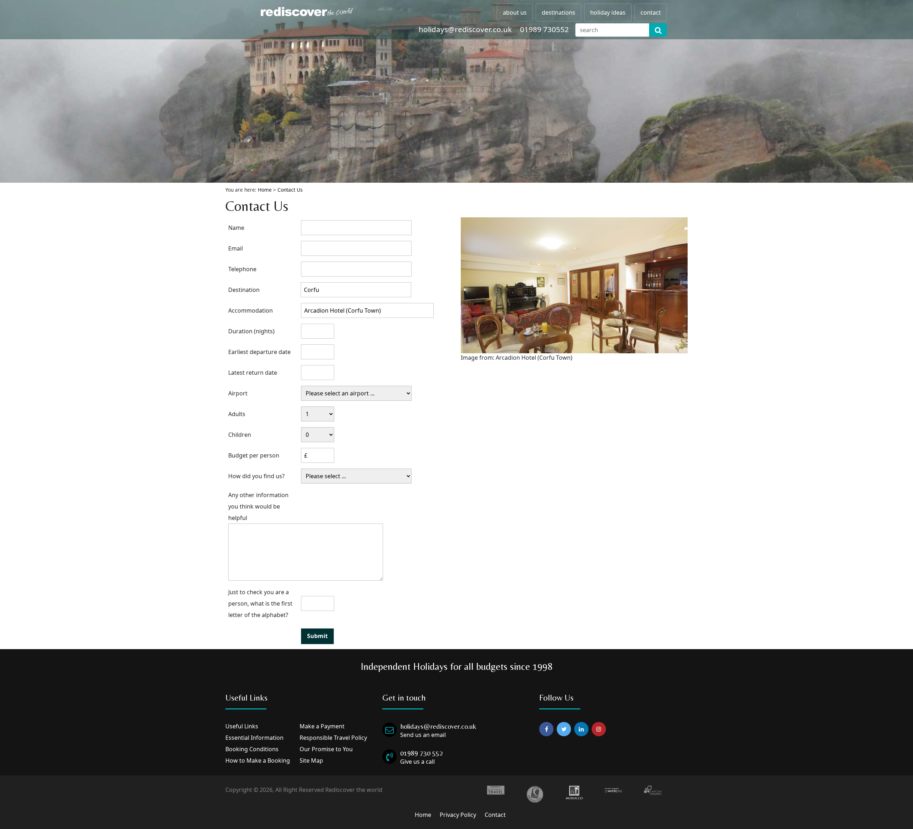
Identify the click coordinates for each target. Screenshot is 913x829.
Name (236, 228)
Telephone (242, 269)
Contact (495, 815)
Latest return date (252, 372)
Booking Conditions (252, 749)
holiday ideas (608, 12)
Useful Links (241, 726)
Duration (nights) (251, 331)
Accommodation (250, 310)
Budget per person (253, 455)
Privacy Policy (458, 815)
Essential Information (254, 738)
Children (239, 435)
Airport (238, 393)
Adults (236, 414)
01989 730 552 (421, 753)
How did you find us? (256, 476)
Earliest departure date (259, 352)
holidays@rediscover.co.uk (465, 29)
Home (265, 189)
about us (515, 12)
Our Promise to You (326, 749)
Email (235, 248)
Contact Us (290, 189)
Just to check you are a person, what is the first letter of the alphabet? (260, 603)
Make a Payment (322, 726)
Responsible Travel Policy (333, 738)
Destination (244, 290)
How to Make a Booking (257, 760)
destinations (558, 12)
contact (651, 12)
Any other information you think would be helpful (258, 506)
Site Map (311, 760)
